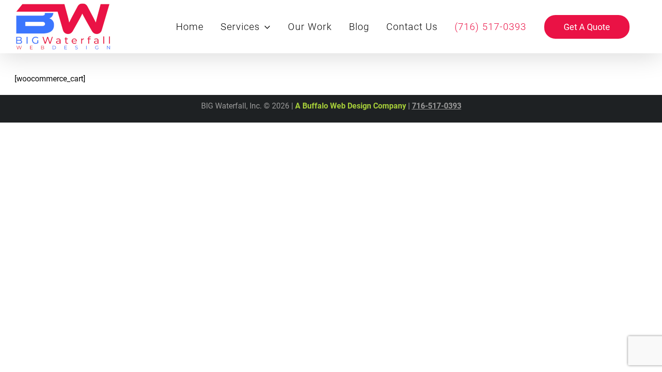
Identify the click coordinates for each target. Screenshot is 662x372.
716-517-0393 (436, 105)
